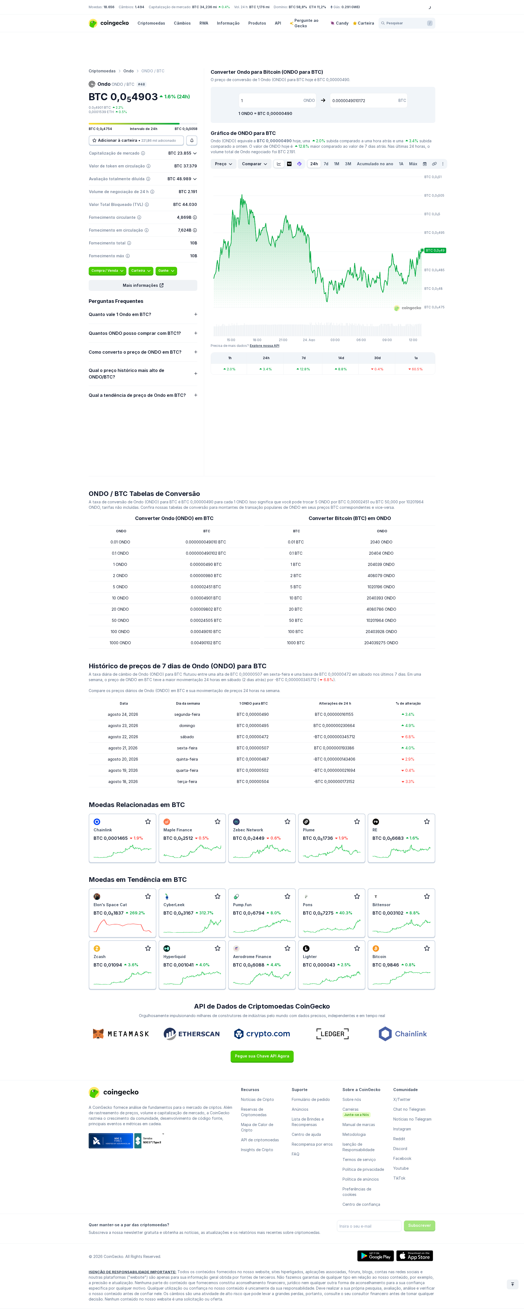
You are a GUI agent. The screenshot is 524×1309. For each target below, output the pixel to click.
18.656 (108, 7)
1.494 (139, 7)
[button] (143, 285)
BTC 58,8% (298, 7)
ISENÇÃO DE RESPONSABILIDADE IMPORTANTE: (132, 1272)
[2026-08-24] (424, 164)
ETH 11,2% (317, 7)
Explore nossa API (264, 346)
